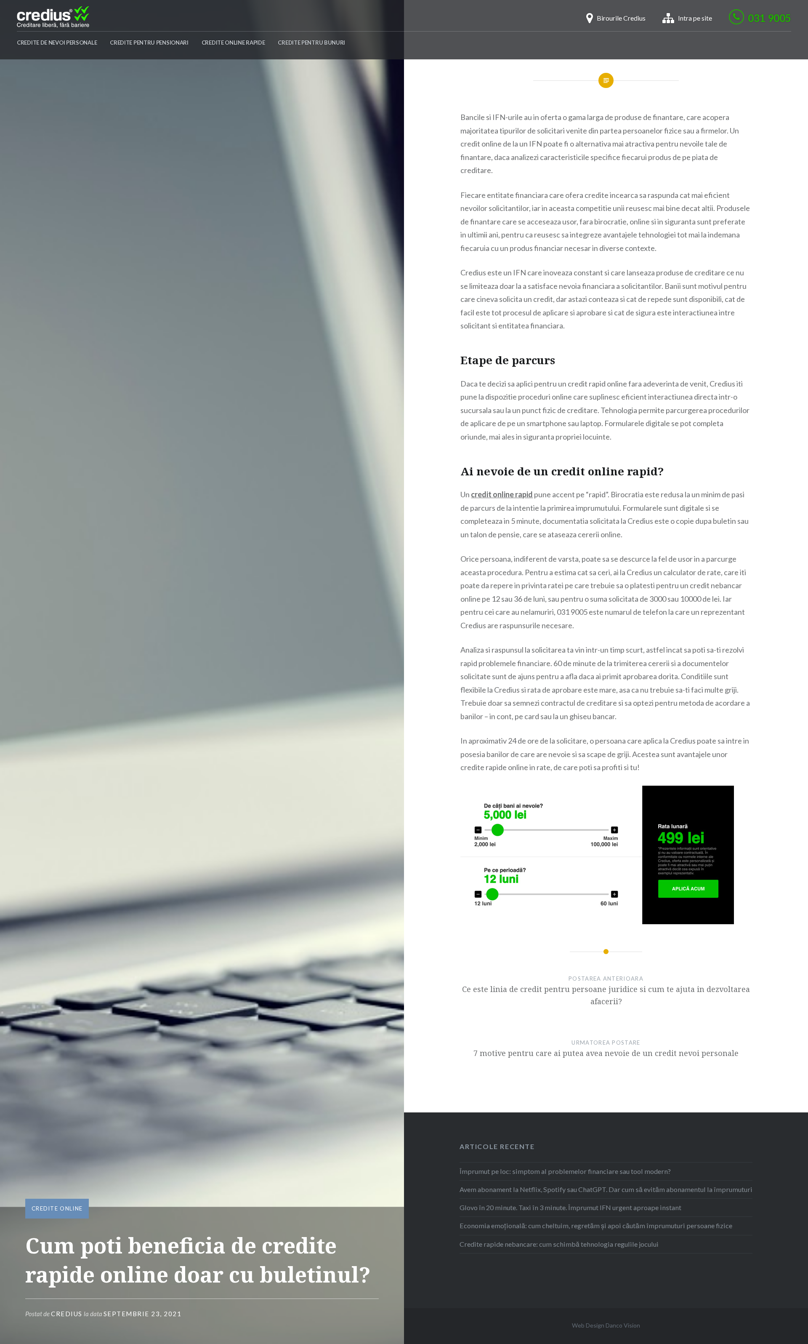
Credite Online (57, 1208)
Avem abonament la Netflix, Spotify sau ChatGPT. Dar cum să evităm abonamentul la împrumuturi (606, 1189)
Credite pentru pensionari (149, 42)
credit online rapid (502, 494)
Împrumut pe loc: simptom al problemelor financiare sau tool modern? (565, 1171)
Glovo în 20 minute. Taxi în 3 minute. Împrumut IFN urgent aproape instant (570, 1207)
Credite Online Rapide (233, 42)
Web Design (588, 1325)
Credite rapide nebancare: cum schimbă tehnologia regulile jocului (559, 1244)
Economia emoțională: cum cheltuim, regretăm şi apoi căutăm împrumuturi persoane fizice (596, 1225)
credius (66, 1313)
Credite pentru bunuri (311, 42)
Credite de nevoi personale (57, 42)
